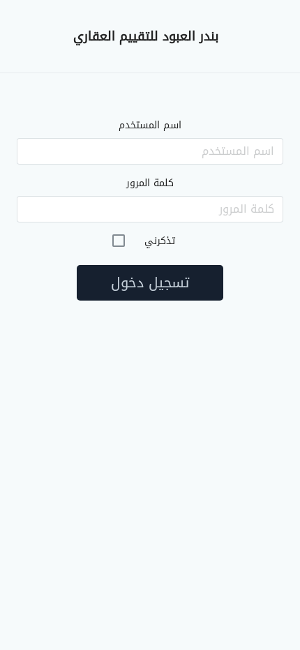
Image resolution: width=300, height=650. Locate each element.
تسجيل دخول (150, 282)
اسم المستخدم (150, 125)
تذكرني (159, 241)
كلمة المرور (150, 183)
